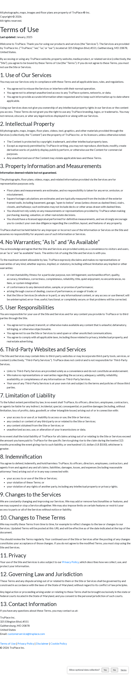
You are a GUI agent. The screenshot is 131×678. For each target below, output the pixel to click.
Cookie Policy (58, 643)
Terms (124, 670)
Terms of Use (8, 643)
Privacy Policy (70, 562)
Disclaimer (42, 643)
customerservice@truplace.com (26, 633)
